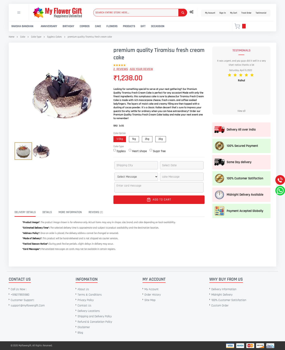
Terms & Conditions (90, 295)
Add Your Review (141, 69)
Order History (152, 295)
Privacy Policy (86, 300)
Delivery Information (223, 289)
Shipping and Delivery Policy (95, 316)
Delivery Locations (89, 311)
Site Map (149, 300)
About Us (83, 289)
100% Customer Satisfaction (228, 300)
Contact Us (84, 306)
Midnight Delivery (221, 295)
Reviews (95, 212)
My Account (210, 13)
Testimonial (261, 13)
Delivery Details (25, 212)
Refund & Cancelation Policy (95, 322)
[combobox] (140, 12)
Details (47, 212)
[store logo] (57, 12)
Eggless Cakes (54, 36)
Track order (246, 13)
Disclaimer (84, 327)
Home (11, 36)
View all (241, 111)
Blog (80, 333)
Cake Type (36, 36)
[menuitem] (22, 26)
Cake (22, 36)
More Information (70, 212)
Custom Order (220, 306)
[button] (41, 151)
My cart (233, 13)
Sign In (222, 13)
